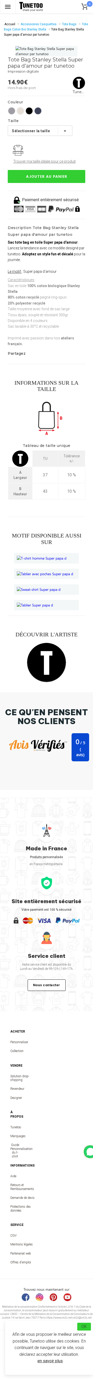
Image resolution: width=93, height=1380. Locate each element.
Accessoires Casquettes (39, 24)
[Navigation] (8, 6)
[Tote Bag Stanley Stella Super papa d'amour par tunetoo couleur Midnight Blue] (38, 111)
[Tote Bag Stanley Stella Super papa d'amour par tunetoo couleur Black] (29, 111)
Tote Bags (69, 24)
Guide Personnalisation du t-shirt (15, 1150)
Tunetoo (15, 1127)
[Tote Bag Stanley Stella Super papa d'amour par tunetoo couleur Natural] (20, 111)
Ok (84, 1326)
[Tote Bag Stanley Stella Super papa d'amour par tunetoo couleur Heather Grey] (12, 111)
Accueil (9, 24)
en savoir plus (50, 1360)
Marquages (15, 1136)
